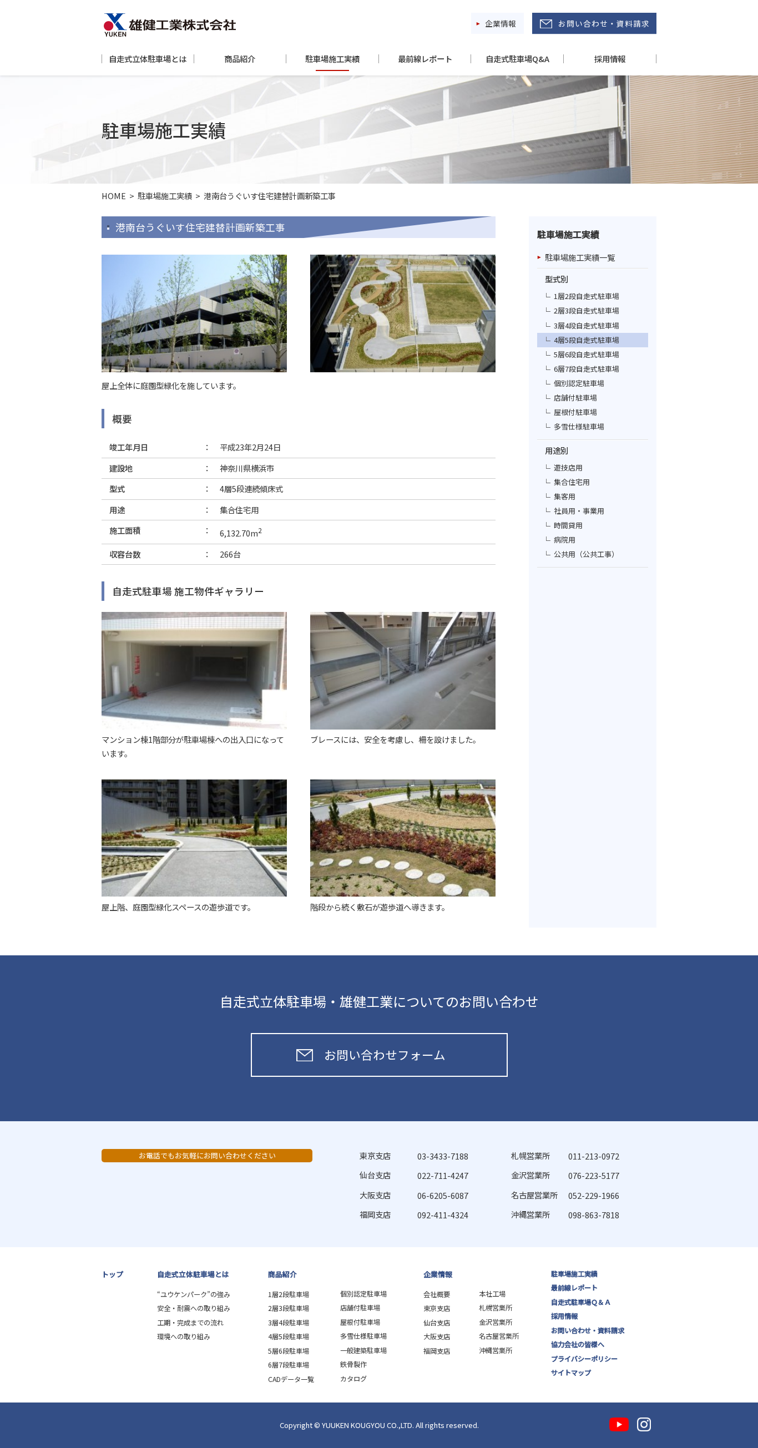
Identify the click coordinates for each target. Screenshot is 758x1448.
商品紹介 (239, 58)
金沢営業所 (495, 1322)
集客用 (564, 496)
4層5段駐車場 (288, 1336)
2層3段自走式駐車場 (586, 310)
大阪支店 (436, 1336)
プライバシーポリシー (584, 1359)
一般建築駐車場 (363, 1350)
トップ (112, 1274)
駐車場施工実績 (332, 58)
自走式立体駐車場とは (147, 58)
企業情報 (500, 23)
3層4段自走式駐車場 (586, 325)
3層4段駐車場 (288, 1323)
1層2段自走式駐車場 (586, 296)
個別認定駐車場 (579, 383)
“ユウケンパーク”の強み (193, 1294)
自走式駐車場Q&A (517, 58)
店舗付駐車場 (575, 397)
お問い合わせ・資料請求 (604, 23)
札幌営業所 (495, 1308)
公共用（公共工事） (586, 554)
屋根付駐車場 (575, 412)
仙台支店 (436, 1323)
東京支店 (436, 1308)
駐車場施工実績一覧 (580, 257)
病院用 (564, 539)
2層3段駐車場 (288, 1308)
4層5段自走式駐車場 (586, 340)
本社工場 (492, 1294)
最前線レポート (425, 58)
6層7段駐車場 (288, 1365)
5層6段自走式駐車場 (586, 354)
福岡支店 (436, 1351)
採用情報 (609, 58)
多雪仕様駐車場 (579, 426)
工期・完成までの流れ (190, 1323)
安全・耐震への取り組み (193, 1308)
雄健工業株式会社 (170, 25)
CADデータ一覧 (291, 1379)
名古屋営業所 (499, 1336)
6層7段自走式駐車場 (586, 368)
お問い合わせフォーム (385, 1054)
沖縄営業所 (495, 1350)
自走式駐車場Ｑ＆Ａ (581, 1302)
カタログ (353, 1379)
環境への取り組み (183, 1336)
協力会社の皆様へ (577, 1344)
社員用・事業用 (579, 510)
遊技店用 (568, 467)
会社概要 (436, 1294)
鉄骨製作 (353, 1364)
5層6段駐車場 (288, 1351)
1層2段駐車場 (288, 1294)
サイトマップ (571, 1373)
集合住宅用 (572, 482)
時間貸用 (568, 525)
